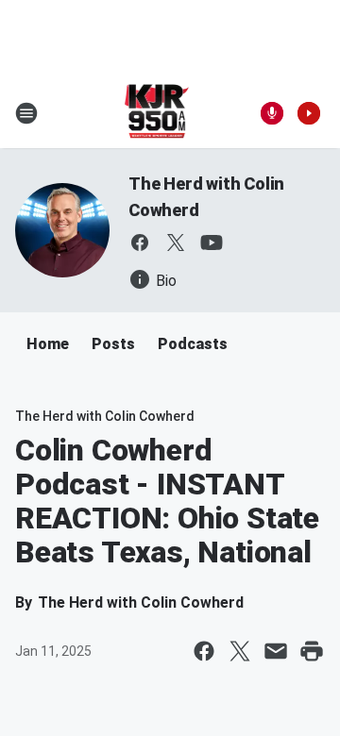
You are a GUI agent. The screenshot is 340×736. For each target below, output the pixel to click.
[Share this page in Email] (276, 651)
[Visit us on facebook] (139, 242)
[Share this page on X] (240, 651)
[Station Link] (157, 113)
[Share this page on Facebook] (204, 651)
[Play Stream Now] (309, 113)
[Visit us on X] (175, 242)
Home (47, 344)
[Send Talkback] (272, 113)
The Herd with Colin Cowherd (105, 416)
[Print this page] (311, 651)
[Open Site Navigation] (26, 113)
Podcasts (193, 344)
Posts (113, 344)
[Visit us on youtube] (211, 242)
